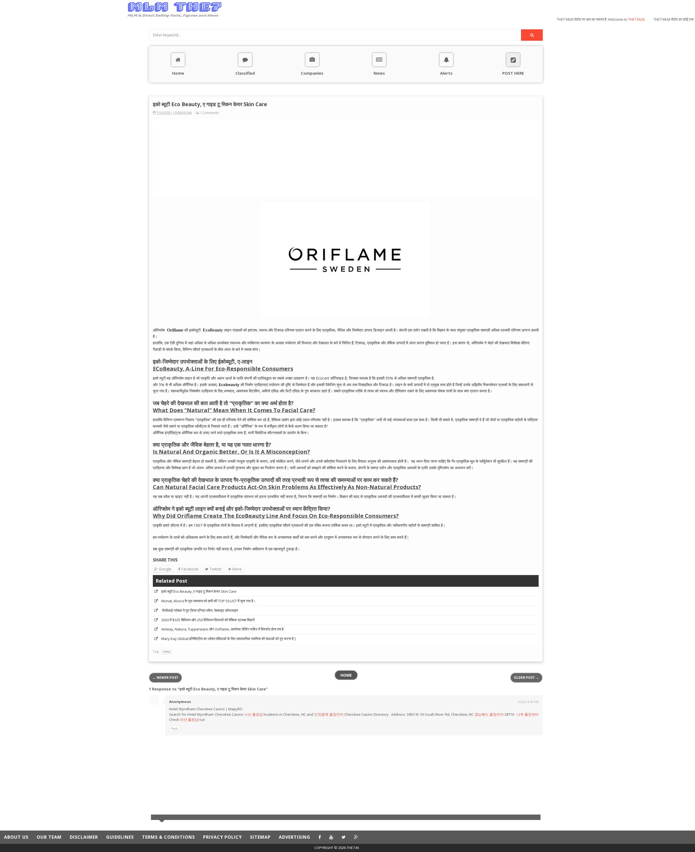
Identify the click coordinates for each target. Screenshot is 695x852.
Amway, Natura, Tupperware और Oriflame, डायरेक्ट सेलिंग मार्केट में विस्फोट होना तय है (222, 629)
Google (165, 569)
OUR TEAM (49, 837)
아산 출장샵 (189, 719)
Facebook (189, 569)
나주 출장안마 (528, 714)
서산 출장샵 (253, 714)
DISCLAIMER (84, 837)
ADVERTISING (294, 837)
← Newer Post (165, 677)
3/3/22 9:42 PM (528, 702)
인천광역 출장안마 (328, 714)
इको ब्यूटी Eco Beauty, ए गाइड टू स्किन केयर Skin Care (198, 591)
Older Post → (526, 677)
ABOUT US (16, 837)
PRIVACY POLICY (222, 837)
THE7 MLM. (624, 19)
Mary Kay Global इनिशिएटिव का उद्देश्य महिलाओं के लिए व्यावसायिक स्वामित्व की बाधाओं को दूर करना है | (228, 638)
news (166, 651)
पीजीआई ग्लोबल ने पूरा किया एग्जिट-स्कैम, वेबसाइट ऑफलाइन (199, 610)
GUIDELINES (120, 837)
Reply (174, 728)
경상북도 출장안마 (489, 714)
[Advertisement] (74, 63)
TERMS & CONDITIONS (168, 837)
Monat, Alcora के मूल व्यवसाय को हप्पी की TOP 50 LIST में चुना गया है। (208, 600)
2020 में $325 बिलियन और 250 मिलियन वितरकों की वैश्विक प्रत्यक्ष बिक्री (208, 619)
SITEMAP (260, 837)
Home (346, 675)
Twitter (215, 569)
